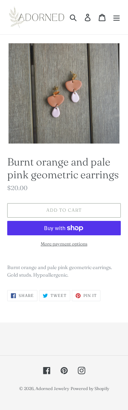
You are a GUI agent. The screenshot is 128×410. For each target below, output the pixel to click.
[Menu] (116, 17)
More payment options (64, 244)
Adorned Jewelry (52, 388)
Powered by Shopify (90, 388)
